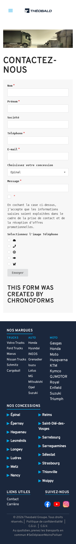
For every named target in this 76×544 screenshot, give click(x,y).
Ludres (16, 458)
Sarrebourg (51, 437)
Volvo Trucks (15, 343)
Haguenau (18, 432)
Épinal (15, 415)
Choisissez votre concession (30, 165)
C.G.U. (32, 526)
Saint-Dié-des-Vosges (51, 426)
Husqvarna (59, 360)
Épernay (17, 423)
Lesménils (18, 441)
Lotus (32, 371)
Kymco (55, 371)
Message (13, 181)
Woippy (48, 481)
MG (30, 376)
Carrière (13, 504)
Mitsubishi (35, 382)
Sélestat (48, 455)
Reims (47, 415)
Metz (14, 467)
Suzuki (33, 393)
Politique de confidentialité (44, 522)
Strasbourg (51, 463)
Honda (32, 343)
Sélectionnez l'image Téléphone (32, 234)
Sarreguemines (54, 446)
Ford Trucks (15, 349)
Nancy (15, 475)
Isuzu (32, 365)
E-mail (12, 149)
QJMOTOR (58, 376)
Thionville (49, 472)
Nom (9, 85)
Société (13, 117)
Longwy (17, 449)
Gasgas (56, 343)
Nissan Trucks (16, 360)
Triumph (56, 399)
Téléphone (15, 133)
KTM (53, 365)
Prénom (12, 101)
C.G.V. (44, 526)
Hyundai (34, 349)
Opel (31, 388)
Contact (13, 499)
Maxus (11, 354)
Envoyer (18, 272)
